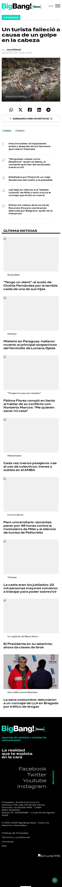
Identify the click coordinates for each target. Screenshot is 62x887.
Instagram (31, 786)
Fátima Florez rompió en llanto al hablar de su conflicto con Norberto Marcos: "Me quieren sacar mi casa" (29, 405)
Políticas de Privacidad (15, 833)
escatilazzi (14, 49)
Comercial (7, 841)
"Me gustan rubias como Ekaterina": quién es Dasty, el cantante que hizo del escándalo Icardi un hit (29, 163)
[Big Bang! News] (21, 6)
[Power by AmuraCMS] (49, 856)
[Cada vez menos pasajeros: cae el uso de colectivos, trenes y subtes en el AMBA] (31, 435)
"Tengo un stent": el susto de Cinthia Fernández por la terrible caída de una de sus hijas (30, 285)
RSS (4, 846)
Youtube (34, 780)
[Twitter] (20, 110)
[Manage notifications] (55, 880)
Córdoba (7, 130)
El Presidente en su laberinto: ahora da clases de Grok (28, 646)
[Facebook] (30, 110)
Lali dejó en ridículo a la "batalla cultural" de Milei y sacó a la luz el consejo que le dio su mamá (30, 192)
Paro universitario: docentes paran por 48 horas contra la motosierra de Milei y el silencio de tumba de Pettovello (29, 527)
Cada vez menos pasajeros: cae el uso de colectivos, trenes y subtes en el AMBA (30, 466)
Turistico (20, 130)
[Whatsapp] (11, 110)
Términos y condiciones (16, 837)
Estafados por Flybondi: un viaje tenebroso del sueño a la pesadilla (31, 179)
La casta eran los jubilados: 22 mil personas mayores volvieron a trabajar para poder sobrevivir (30, 588)
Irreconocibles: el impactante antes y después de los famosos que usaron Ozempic (29, 146)
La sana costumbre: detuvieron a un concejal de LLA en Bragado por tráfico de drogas (31, 703)
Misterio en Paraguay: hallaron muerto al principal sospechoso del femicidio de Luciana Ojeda (30, 345)
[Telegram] (48, 110)
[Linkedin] (39, 110)
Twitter (36, 774)
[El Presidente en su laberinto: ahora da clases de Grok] (31, 616)
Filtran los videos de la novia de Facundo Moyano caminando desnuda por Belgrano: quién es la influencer (31, 209)
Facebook (32, 769)
